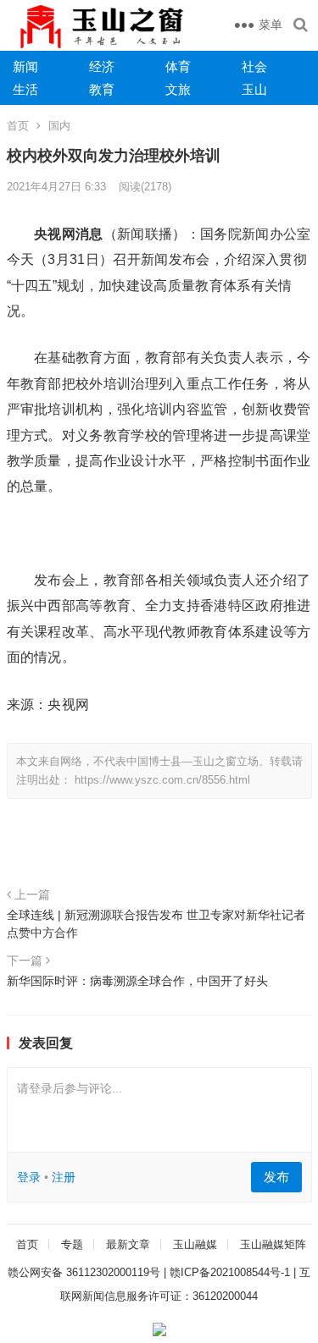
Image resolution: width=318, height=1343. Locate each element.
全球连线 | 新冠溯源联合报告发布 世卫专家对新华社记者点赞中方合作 (156, 923)
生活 (25, 89)
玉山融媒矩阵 (273, 1244)
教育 (101, 89)
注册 (63, 1177)
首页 (18, 125)
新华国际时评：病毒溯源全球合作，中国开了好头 (137, 981)
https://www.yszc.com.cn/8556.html (162, 779)
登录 (29, 1177)
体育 (178, 66)
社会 (254, 66)
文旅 (178, 89)
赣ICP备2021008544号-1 (230, 1272)
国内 (59, 125)
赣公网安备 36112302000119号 (84, 1272)
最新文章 (128, 1244)
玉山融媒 (195, 1244)
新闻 (25, 66)
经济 (101, 66)
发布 (276, 1177)
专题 (72, 1244)
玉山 (254, 89)
